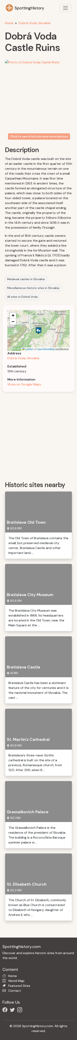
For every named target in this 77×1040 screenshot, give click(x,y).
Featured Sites (19, 986)
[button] (38, 330)
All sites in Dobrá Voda (22, 297)
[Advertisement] (38, 435)
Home (9, 23)
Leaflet (29, 349)
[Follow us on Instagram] (20, 1010)
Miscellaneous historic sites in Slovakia (33, 288)
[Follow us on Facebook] (5, 1010)
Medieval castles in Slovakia (26, 279)
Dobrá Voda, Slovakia (34, 23)
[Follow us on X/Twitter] (13, 1010)
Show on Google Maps (24, 384)
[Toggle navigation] (65, 8)
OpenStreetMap (46, 349)
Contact (14, 990)
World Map (16, 981)
